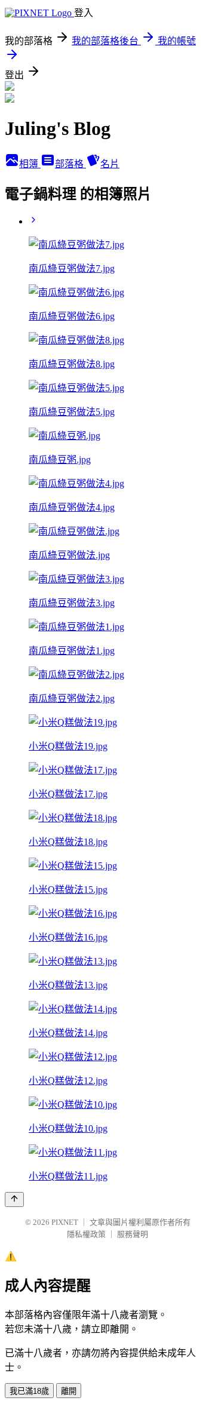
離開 (68, 1391)
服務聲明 (132, 1234)
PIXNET (64, 1222)
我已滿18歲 (29, 1391)
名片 (109, 164)
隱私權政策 (86, 1234)
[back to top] (14, 1199)
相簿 (30, 164)
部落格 (70, 164)
